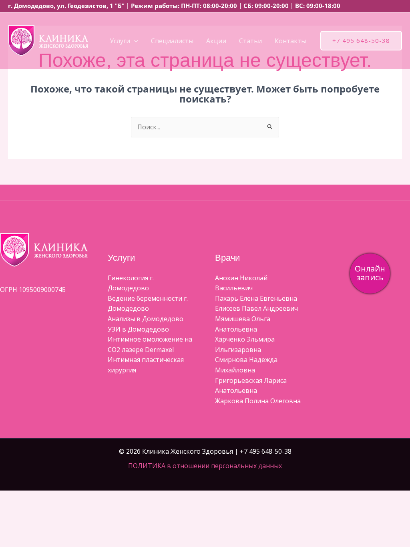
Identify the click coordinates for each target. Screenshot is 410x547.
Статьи (250, 40)
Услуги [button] (120, 40)
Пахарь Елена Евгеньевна (256, 298)
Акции (216, 40)
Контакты (290, 40)
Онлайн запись (370, 273)
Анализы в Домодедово (145, 318)
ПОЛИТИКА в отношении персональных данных (205, 465)
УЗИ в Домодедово (138, 329)
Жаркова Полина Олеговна (258, 400)
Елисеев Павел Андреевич (256, 308)
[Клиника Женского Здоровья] (48, 40)
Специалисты (172, 40)
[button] (134, 40)
